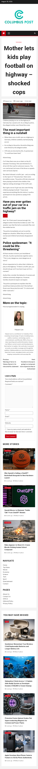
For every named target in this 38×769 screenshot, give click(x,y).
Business (8, 733)
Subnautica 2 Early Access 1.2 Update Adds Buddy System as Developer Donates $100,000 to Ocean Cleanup (18, 683)
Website (8, 423)
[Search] (35, 33)
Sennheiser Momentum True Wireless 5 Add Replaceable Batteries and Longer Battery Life (19, 646)
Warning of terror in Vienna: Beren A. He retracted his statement (11, 362)
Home (5, 565)
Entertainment (7, 581)
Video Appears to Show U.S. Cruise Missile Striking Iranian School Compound (17, 547)
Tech (4, 577)
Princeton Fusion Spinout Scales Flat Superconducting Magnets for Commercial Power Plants (18, 720)
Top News (19, 42)
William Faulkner (18, 481)
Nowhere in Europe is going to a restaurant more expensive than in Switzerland (27, 364)
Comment (9, 384)
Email (7, 416)
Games (7, 659)
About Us (6, 594)
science (7, 696)
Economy (6, 572)
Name (7, 410)
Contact (5, 584)
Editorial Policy (8, 601)
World (5, 570)
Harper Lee (8, 101)
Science (5, 574)
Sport (5, 579)
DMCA (5, 599)
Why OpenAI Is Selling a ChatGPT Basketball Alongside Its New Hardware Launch (18, 475)
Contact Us (7, 596)
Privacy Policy (7, 603)
